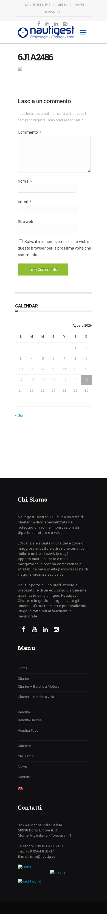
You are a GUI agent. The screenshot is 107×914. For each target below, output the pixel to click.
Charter (23, 678)
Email (24, 201)
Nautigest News (37, 4)
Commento (29, 132)
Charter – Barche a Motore (38, 686)
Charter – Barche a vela (36, 697)
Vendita (24, 712)
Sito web (25, 221)
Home (22, 668)
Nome (25, 181)
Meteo (62, 4)
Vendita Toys (28, 730)
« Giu (19, 415)
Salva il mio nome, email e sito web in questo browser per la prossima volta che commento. (54, 248)
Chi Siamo (26, 756)
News (22, 766)
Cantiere (24, 746)
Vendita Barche (30, 720)
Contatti (24, 777)
